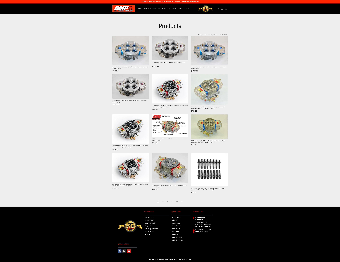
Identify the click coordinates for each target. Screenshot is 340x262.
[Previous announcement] (113, 1)
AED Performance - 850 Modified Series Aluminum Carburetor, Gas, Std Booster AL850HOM (169, 186)
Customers (176, 229)
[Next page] (182, 201)
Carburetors (149, 217)
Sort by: (200, 35)
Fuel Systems (149, 220)
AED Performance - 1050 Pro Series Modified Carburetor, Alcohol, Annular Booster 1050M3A (130, 67)
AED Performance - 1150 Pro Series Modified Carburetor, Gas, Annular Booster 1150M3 (129, 101)
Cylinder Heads (150, 223)
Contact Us (176, 223)
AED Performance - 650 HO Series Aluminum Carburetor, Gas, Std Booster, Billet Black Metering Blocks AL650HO (170, 106)
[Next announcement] (227, 1)
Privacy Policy (177, 237)
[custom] (119, 251)
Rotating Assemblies (152, 229)
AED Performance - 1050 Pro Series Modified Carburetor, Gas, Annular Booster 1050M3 (169, 63)
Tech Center (176, 226)
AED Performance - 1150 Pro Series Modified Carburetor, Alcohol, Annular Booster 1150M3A (209, 67)
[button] (147, 8)
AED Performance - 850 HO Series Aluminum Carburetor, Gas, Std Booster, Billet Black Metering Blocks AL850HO (130, 185)
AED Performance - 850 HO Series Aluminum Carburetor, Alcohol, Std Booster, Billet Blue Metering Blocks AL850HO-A (208, 141)
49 (177, 201)
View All (148, 234)
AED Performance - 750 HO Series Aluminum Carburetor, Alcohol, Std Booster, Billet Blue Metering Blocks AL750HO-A (208, 107)
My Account (176, 217)
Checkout (175, 220)
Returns (175, 234)
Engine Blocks (150, 226)
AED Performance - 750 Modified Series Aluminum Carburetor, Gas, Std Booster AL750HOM (169, 139)
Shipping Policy (177, 240)
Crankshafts (149, 232)
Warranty (175, 232)
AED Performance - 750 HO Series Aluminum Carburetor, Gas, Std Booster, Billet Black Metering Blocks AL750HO (130, 146)
